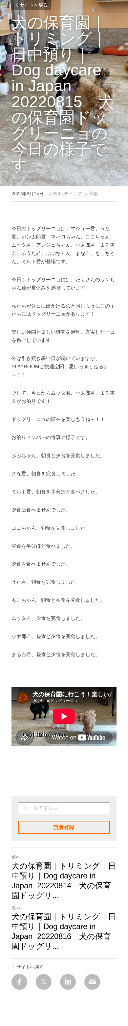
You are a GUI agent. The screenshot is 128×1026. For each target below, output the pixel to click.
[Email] (92, 982)
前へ (16, 857)
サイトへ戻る (34, 5)
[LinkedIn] (68, 982)
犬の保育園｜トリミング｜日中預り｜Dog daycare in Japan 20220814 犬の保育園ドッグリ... (63, 880)
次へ (16, 907)
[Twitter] (44, 982)
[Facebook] (19, 982)
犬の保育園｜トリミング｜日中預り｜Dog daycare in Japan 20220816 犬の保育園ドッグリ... (63, 931)
